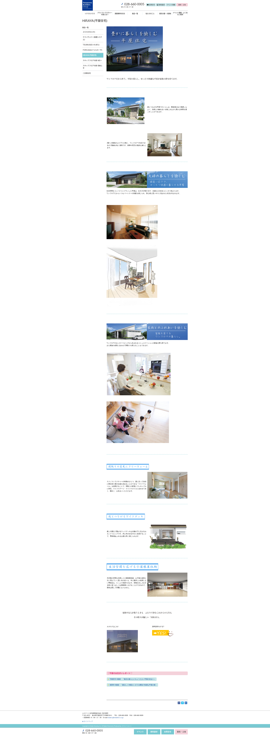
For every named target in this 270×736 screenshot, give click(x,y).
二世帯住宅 (87, 73)
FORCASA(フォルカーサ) (92, 50)
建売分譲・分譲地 (165, 13)
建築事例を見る (120, 13)
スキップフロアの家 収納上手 (92, 67)
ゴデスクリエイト (127, 726)
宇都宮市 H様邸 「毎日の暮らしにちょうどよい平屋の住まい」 (133, 679)
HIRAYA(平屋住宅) (90, 55)
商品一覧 (135, 13)
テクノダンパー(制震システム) (92, 38)
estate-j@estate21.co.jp (115, 717)
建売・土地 (182, 4)
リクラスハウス (90, 13)
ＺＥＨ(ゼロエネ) (89, 32)
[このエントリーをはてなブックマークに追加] (186, 703)
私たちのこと (150, 13)
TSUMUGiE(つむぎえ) (91, 44)
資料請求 (162, 4)
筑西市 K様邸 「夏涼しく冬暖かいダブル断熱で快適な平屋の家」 (133, 685)
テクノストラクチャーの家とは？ (105, 13)
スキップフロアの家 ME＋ (92, 60)
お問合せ (152, 4)
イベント (171, 4)
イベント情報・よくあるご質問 (180, 13)
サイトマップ (88, 721)
